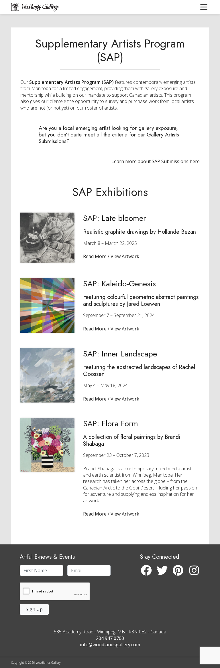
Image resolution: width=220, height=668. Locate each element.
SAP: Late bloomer (114, 218)
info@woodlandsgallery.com (110, 644)
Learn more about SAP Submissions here (155, 161)
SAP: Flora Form (110, 423)
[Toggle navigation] (204, 7)
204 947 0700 (110, 638)
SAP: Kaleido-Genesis (119, 284)
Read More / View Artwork (111, 256)
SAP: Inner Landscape (120, 354)
